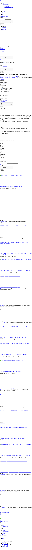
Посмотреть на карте (5, 546)
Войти (1, 59)
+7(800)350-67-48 (2, 15)
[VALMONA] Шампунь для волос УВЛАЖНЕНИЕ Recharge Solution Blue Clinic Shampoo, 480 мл (14, 354)
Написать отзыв (2, 78)
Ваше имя (1, 17)
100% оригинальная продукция (4, 512)
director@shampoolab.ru (5, 545)
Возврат (5, 8)
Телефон (1, 18)
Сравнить (4, 83)
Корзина (1, 48)
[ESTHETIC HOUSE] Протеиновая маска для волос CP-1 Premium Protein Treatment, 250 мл (13, 236)
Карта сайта (3, 533)
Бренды (3, 12)
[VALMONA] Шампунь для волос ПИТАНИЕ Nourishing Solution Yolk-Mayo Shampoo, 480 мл (13, 337)
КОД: (1, 80)
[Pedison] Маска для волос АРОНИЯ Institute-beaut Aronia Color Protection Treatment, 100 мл (13, 438)
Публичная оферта (6, 6)
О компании (4, 11)
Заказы (3, 51)
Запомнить (2, 72)
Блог (2, 14)
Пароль (1, 66)
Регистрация (4, 59)
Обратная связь (4, 530)
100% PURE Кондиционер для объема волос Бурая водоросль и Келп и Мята (11, 186)
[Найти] (8, 46)
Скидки (3, 13)
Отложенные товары (5, 52)
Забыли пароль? (5, 66)
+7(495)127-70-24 (7, 15)
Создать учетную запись (3, 101)
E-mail (1, 65)
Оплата (3, 3)
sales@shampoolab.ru (5, 544)
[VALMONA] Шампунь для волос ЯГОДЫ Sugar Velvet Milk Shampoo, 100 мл (11, 371)
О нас (3, 529)
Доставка (3, 2)
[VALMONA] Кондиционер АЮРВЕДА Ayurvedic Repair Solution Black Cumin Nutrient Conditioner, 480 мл (15, 455)
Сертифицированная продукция (5, 514)
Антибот (1, 55)
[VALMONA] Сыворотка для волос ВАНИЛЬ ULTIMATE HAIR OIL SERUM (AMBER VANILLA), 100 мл (15, 421)
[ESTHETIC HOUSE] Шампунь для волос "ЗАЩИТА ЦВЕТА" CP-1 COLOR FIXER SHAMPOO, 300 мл (15, 270)
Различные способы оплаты (4, 521)
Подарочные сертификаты (6, 4)
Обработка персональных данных (8, 7)
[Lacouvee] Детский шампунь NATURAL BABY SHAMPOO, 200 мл (10, 287)
